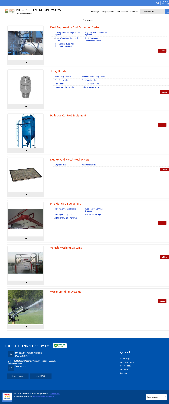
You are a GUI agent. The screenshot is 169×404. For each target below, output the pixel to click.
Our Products (122, 12)
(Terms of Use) (55, 393)
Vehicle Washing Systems (66, 247)
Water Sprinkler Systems (65, 291)
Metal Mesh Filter (89, 165)
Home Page (95, 12)
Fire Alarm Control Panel (65, 209)
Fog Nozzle (59, 84)
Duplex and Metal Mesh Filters (69, 159)
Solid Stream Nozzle (90, 87)
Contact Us (134, 12)
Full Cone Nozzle (89, 80)
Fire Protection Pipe (93, 214)
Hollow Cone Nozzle (90, 84)
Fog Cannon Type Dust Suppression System (64, 45)
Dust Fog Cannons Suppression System (93, 39)
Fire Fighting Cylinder (64, 214)
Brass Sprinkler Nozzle (64, 87)
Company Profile (108, 12)
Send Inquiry (20, 366)
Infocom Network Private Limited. (43, 396)
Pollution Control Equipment (68, 115)
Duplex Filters (60, 165)
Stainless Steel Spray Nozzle (93, 77)
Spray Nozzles (59, 71)
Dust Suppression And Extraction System (75, 27)
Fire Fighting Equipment (65, 203)
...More (162, 51)
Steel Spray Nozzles (63, 77)
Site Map (123, 373)
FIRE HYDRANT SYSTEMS (66, 218)
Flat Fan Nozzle (61, 80)
